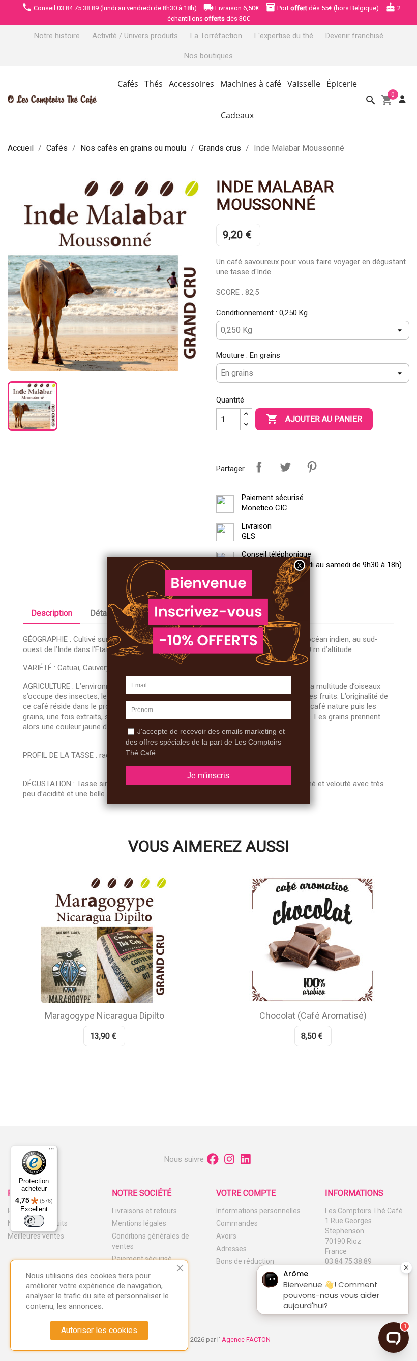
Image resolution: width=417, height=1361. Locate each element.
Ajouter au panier (314, 419)
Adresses (231, 1249)
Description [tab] (51, 613)
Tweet (285, 467)
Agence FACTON (246, 1339)
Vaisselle (303, 83)
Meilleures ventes (36, 1236)
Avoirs (226, 1236)
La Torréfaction (216, 35)
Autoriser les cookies (99, 1330)
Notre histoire (57, 35)
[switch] (34, 1221)
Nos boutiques (208, 55)
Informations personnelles (258, 1211)
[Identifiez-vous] (402, 99)
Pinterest (312, 467)
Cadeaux (237, 115)
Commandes (237, 1223)
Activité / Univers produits (135, 35)
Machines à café (250, 83)
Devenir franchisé (354, 35)
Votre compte (246, 1193)
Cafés (127, 83)
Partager (259, 467)
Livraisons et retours (144, 1211)
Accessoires (191, 83)
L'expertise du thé (283, 35)
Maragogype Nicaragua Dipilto (104, 1015)
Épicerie (341, 83)
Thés (153, 83)
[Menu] (51, 1151)
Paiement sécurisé (142, 1259)
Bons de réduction (245, 1261)
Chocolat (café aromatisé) (313, 1015)
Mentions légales (139, 1223)
